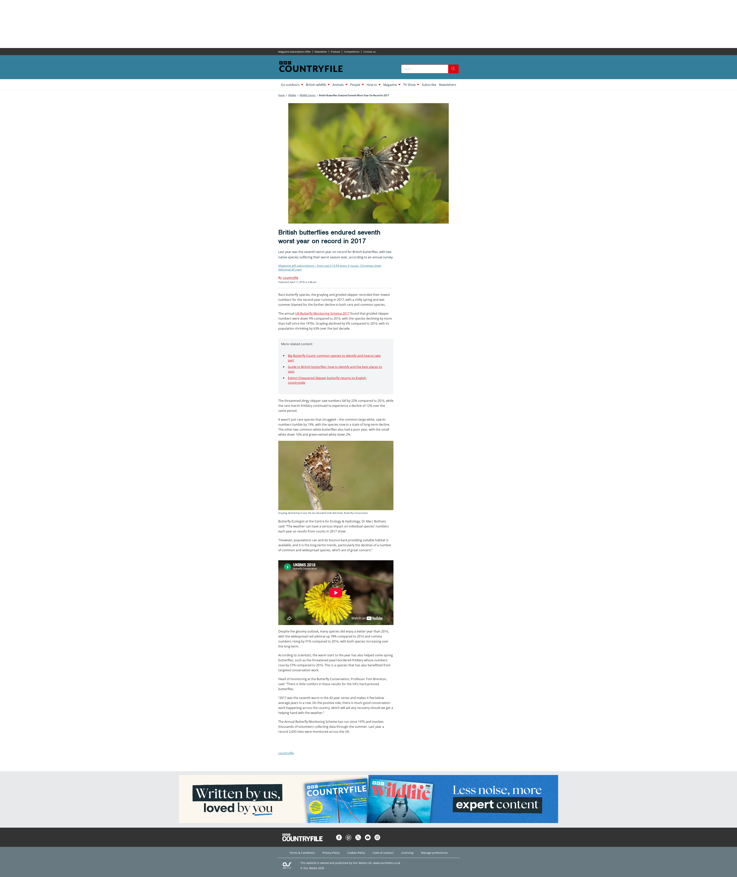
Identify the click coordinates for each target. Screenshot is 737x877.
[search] (453, 69)
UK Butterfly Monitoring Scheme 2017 (322, 313)
